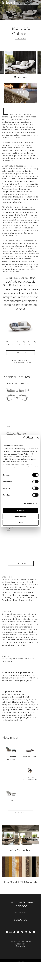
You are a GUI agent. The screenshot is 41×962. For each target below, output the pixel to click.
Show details (29, 504)
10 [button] (30, 344)
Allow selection (20, 516)
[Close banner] (37, 438)
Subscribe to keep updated (20, 904)
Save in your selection (21, 362)
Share (13, 360)
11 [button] (35, 344)
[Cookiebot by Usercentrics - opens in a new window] (24, 437)
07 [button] (13, 344)
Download (20, 353)
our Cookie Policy (21, 454)
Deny (21, 523)
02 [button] (18, 342)
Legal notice (20, 944)
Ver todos (22, 77)
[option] (20, 10)
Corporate (20, 946)
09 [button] (24, 344)
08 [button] (18, 344)
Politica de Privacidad (20, 942)
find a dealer (24, 360)
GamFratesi (20, 39)
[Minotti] (8, 2)
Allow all (20, 510)
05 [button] (35, 342)
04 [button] (29, 342)
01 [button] (7, 342)
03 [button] (24, 342)
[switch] (35, 481)
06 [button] (8, 344)
